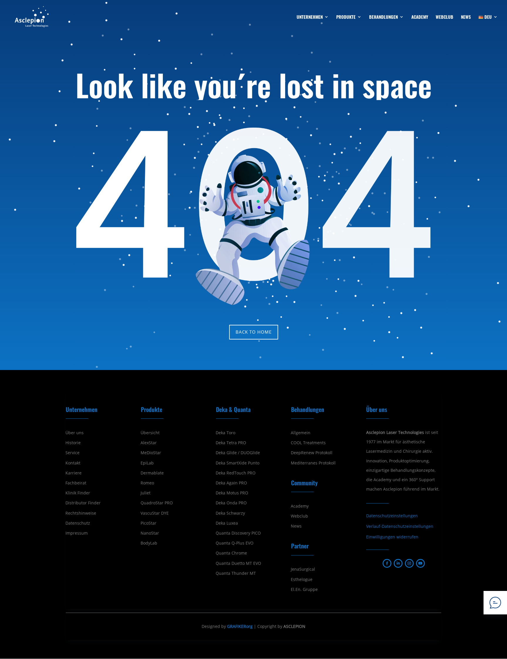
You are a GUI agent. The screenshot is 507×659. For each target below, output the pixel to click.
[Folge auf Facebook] (387, 563)
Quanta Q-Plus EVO (235, 543)
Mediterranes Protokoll (313, 463)
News (296, 526)
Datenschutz (77, 523)
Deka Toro (225, 432)
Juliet (146, 493)
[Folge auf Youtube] (420, 563)
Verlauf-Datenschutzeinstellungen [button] (399, 526)
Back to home (254, 332)
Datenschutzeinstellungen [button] (392, 515)
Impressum (76, 533)
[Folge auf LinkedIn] (398, 563)
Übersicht (150, 432)
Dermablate (152, 473)
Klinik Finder (77, 493)
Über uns (74, 432)
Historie (73, 442)
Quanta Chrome (231, 553)
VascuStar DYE (155, 513)
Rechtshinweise (80, 513)
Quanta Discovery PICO (238, 533)
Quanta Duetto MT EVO (238, 563)
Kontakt (72, 463)
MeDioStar (151, 452)
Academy (300, 506)
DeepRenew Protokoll (311, 452)
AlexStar (149, 442)
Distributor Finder (83, 503)
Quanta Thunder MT (236, 573)
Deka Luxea (227, 523)
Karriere (73, 473)
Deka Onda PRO (231, 503)
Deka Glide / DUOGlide (238, 452)
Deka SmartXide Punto (237, 463)
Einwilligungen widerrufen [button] (392, 537)
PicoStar (148, 523)
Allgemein (300, 432)
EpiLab (147, 463)
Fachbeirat (75, 483)
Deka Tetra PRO (231, 442)
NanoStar (150, 533)
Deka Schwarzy (230, 513)
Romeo (147, 483)
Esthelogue (301, 579)
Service (72, 452)
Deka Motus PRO (232, 493)
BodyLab (149, 543)
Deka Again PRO (231, 483)
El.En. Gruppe (304, 589)
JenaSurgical (303, 569)
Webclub (299, 516)
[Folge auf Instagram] (409, 563)
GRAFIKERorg (240, 626)
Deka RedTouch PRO (236, 473)
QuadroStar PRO (157, 503)
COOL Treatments (308, 442)
